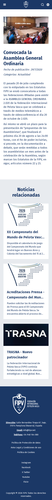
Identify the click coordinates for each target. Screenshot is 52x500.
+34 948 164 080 (26, 434)
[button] (4, 4)
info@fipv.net (26, 430)
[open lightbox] (26, 30)
